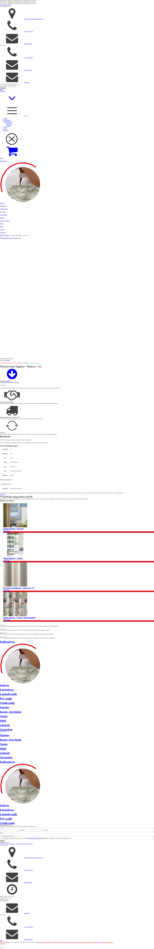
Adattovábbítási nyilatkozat (85, 942)
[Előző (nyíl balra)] (0, 948)
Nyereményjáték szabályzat (107, 942)
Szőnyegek (9, 124)
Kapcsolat (5, 130)
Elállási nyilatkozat (72, 942)
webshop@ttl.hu (28, 70)
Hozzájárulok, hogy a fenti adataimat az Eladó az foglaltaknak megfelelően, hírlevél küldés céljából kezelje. (37, 838)
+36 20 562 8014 (28, 57)
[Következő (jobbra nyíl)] (2, 948)
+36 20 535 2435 (28, 31)
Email (1, 833)
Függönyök (9, 123)
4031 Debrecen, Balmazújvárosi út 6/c (33, 19)
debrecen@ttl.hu (28, 44)
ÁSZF (49, 942)
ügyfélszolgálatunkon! (34, 363)
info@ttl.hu (27, 82)
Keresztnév (45, 830)
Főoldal (5, 118)
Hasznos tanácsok (7, 121)
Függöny (7, 235)
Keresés (3, 88)
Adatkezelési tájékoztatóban (35, 838)
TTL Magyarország (5, 942)
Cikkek (5, 127)
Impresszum (96, 942)
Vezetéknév (22, 830)
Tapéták (8, 126)
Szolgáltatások (7, 120)
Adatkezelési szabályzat (41, 942)
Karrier (5, 129)
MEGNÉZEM (7, 532)
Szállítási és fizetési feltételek (59, 942)
